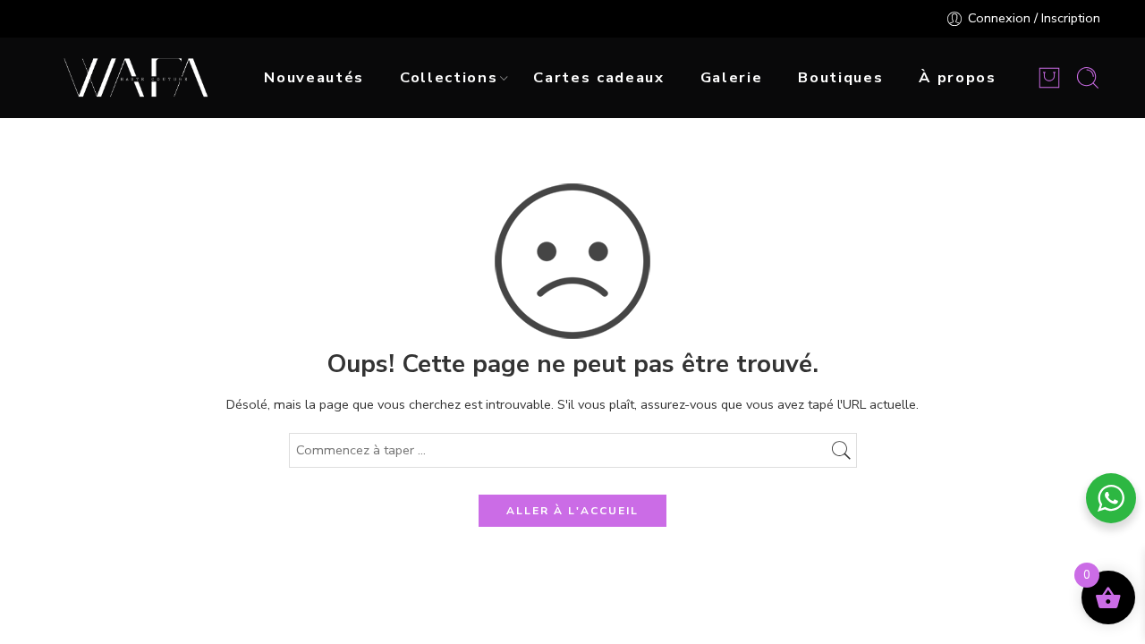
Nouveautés (314, 77)
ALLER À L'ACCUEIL (572, 511)
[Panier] (1049, 77)
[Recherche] (1087, 77)
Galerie (731, 77)
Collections (448, 77)
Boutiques (840, 77)
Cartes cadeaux (598, 77)
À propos (957, 77)
